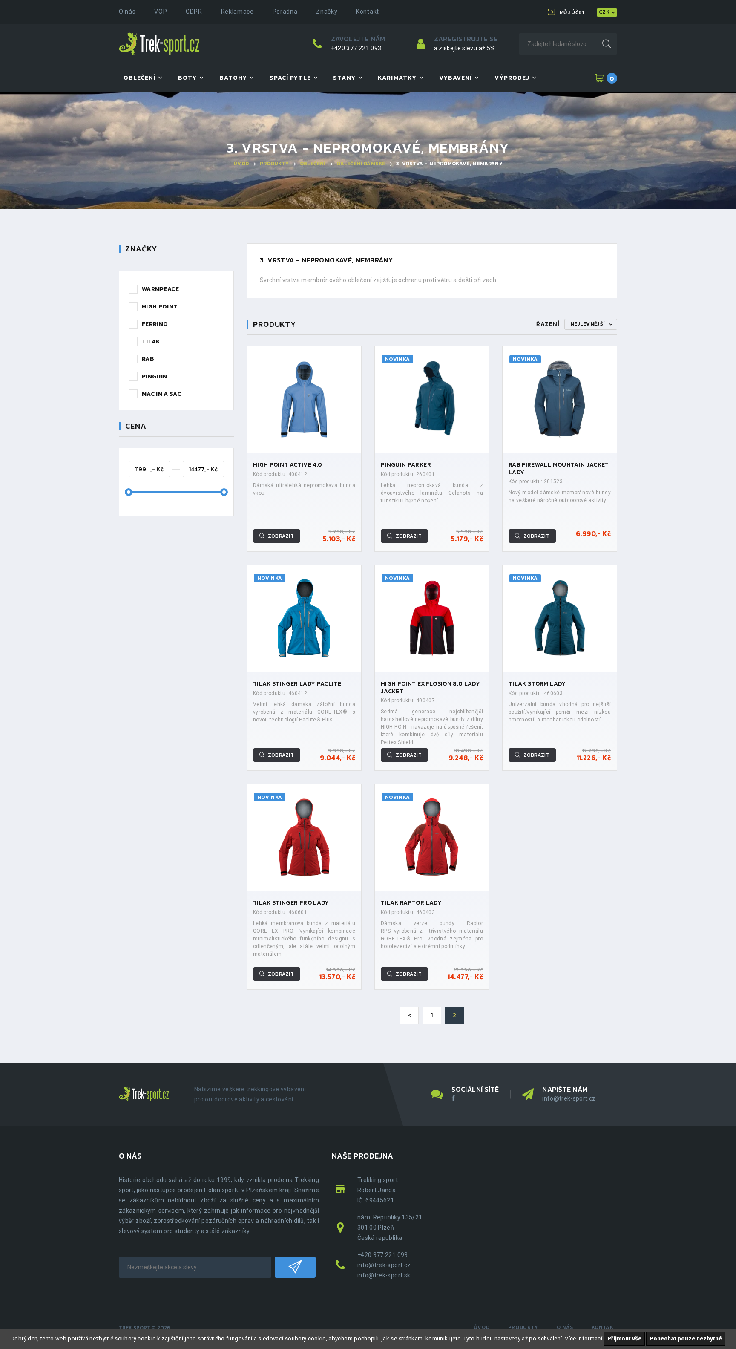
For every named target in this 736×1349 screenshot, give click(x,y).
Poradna (285, 11)
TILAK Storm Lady (537, 683)
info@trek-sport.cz (568, 1098)
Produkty (274, 163)
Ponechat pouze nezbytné (686, 1338)
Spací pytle (290, 77)
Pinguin (154, 376)
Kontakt (367, 11)
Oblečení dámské (360, 163)
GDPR (194, 11)
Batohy (233, 77)
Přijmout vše (624, 1338)
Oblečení (139, 77)
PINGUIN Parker (406, 464)
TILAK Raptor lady (411, 902)
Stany (344, 77)
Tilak (151, 341)
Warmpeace (160, 289)
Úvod (241, 163)
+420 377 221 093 (356, 48)
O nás (127, 11)
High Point (160, 306)
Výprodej (511, 77)
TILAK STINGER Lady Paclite (297, 683)
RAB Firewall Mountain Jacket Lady (559, 468)
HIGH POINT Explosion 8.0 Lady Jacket (430, 687)
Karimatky (397, 77)
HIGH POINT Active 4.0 (287, 464)
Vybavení (455, 77)
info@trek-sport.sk (383, 1275)
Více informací (583, 1338)
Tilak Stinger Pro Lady (291, 902)
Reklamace (237, 11)
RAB (148, 359)
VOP (160, 11)
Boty (187, 77)
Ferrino (155, 324)
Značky (326, 11)
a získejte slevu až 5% (464, 48)
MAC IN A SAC (161, 393)
